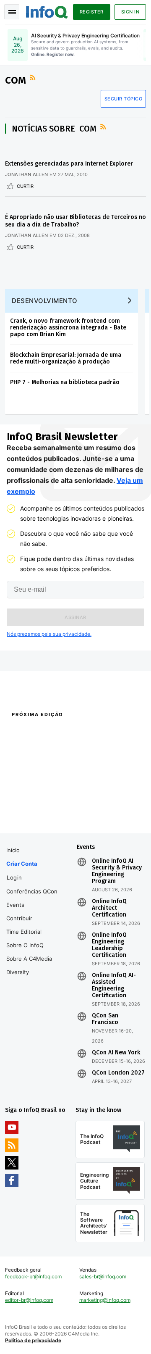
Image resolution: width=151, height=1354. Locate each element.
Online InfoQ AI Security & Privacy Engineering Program (117, 871)
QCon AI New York (116, 1052)
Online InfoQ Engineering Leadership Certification (109, 945)
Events (15, 904)
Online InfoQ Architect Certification (109, 908)
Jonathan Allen (26, 174)
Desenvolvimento (45, 301)
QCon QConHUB (60, 732)
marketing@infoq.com (104, 1300)
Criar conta (21, 863)
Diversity (17, 972)
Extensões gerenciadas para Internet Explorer (69, 163)
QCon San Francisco (105, 1019)
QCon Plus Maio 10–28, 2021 (39, 813)
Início (13, 850)
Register (92, 12)
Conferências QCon (31, 891)
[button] (75, 617)
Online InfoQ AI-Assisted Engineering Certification (114, 985)
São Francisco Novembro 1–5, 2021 (109, 817)
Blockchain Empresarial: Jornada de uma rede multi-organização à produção (65, 358)
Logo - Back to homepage (47, 10)
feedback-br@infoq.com (33, 1276)
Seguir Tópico (123, 99)
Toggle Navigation (11, 11)
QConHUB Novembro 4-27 (36, 802)
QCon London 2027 (118, 1073)
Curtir (25, 186)
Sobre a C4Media (29, 958)
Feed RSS (33, 77)
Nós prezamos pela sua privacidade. (49, 634)
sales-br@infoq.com (102, 1276)
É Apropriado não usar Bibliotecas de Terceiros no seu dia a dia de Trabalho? (75, 220)
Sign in (130, 12)
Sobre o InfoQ (25, 945)
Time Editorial (24, 931)
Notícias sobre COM (54, 129)
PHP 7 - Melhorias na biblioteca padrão (65, 382)
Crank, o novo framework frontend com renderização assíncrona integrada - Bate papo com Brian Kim (68, 327)
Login (14, 877)
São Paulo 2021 (93, 802)
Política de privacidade (33, 1340)
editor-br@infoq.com (29, 1300)
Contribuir (19, 918)
